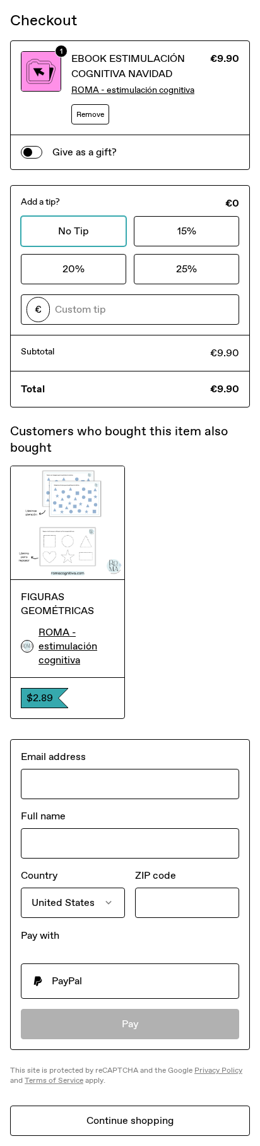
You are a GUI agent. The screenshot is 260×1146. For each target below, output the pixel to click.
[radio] (130, 981)
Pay (130, 1024)
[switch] (31, 152)
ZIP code (155, 875)
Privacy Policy (218, 1070)
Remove (90, 114)
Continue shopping (130, 1120)
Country (39, 875)
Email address (53, 757)
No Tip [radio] (73, 231)
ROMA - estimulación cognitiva (132, 90)
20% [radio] (73, 269)
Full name (43, 816)
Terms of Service (54, 1080)
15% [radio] (186, 231)
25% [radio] (186, 269)
